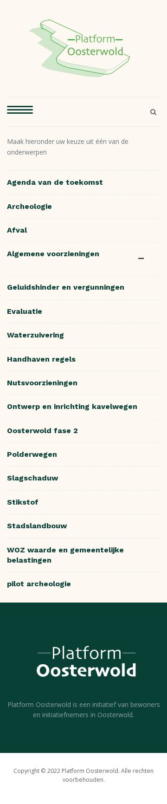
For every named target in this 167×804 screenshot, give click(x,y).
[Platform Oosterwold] (80, 47)
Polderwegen (32, 454)
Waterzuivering (35, 335)
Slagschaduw (32, 477)
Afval (17, 230)
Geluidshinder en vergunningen (65, 287)
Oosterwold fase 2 (42, 430)
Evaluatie (24, 311)
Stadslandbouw (37, 525)
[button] (20, 111)
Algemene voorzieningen (53, 253)
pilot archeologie (39, 583)
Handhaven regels (41, 359)
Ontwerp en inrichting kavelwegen (72, 406)
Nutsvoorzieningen (42, 382)
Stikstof (23, 502)
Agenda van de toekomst (55, 182)
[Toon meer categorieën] (142, 259)
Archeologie (29, 206)
